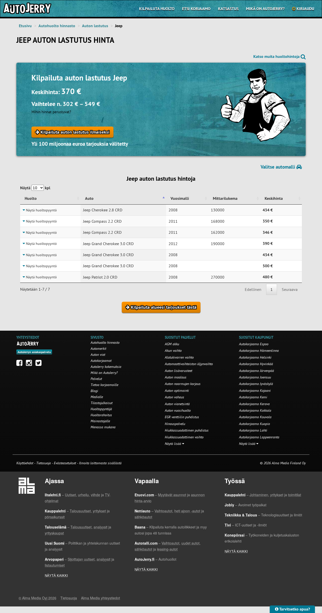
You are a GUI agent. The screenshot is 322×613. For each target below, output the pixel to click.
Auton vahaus (174, 397)
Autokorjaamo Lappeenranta (259, 437)
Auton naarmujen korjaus (182, 383)
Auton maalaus (175, 377)
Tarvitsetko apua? (294, 609)
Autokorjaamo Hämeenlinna (259, 350)
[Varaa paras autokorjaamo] (27, 343)
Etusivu (25, 25)
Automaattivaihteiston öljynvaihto (189, 364)
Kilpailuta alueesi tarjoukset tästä (163, 307)
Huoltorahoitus (101, 415)
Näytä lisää (173, 443)
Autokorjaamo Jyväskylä (256, 383)
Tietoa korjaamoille (104, 384)
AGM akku (172, 344)
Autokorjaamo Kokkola (255, 410)
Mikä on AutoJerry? (265, 8)
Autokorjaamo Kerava (254, 404)
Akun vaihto (173, 350)
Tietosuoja (43, 463)
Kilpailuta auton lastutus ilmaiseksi (74, 132)
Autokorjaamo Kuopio (254, 424)
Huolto (31, 198)
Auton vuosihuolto (178, 410)
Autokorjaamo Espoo (253, 344)
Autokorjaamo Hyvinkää (256, 364)
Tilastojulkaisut (101, 403)
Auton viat (98, 354)
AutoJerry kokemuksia (106, 366)
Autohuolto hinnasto (56, 25)
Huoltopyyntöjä (101, 409)
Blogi (94, 391)
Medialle (97, 397)
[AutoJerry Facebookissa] (20, 364)
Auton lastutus (95, 25)
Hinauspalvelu (175, 424)
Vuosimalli (180, 198)
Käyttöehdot (25, 463)
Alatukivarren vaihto (179, 357)
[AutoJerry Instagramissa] (30, 364)
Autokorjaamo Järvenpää (256, 370)
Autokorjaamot (101, 360)
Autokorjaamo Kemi (253, 397)
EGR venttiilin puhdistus (182, 417)
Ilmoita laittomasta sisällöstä (100, 463)
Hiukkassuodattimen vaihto (184, 437)
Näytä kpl (35, 187)
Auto (89, 198)
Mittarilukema (225, 198)
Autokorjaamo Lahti (253, 430)
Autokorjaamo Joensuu (255, 377)
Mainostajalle (100, 421)
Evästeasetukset (65, 463)
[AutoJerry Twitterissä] (39, 364)
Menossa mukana (103, 427)
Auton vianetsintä (177, 404)
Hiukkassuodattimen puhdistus (187, 430)
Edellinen (253, 289)
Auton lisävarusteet (178, 370)
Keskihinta (274, 198)
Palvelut (96, 378)
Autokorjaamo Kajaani (255, 390)
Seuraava (290, 289)
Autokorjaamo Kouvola (255, 417)
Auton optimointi (177, 390)
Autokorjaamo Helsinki (255, 357)
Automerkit (98, 348)
